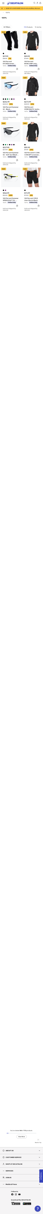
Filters (8, 27)
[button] (38, 1209)
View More (21, 1136)
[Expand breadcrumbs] (3, 12)
